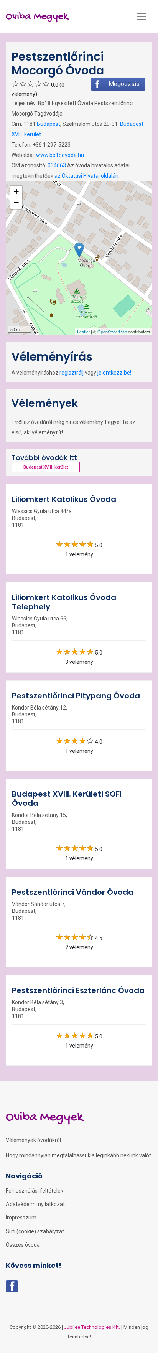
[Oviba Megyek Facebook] (12, 1288)
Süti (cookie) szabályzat (35, 1231)
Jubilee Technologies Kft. (92, 1327)
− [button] (16, 203)
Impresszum (21, 1217)
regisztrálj (71, 373)
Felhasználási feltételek (34, 1191)
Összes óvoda (23, 1245)
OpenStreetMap (112, 331)
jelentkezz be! (114, 373)
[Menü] (141, 16)
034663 (57, 165)
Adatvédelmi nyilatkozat (35, 1204)
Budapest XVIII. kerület (45, 467)
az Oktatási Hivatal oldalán (86, 176)
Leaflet (83, 331)
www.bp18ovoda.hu (60, 155)
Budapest (48, 124)
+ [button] (16, 191)
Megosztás (124, 83)
